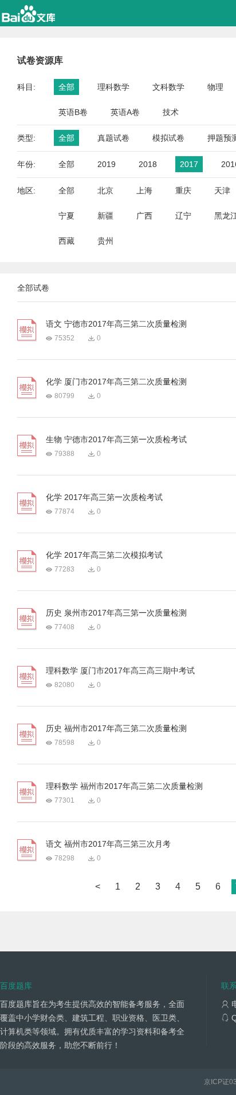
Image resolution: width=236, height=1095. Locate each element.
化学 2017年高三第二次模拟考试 (104, 555)
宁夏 (66, 215)
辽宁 (183, 215)
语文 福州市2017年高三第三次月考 (108, 843)
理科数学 (113, 87)
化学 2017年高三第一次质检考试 (104, 497)
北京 (105, 190)
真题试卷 (113, 137)
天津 (222, 190)
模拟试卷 (168, 137)
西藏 (66, 240)
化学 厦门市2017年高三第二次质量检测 (116, 381)
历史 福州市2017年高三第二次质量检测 (116, 728)
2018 (148, 164)
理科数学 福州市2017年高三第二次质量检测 (124, 786)
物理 (215, 87)
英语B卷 (73, 112)
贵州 (105, 240)
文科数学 (168, 87)
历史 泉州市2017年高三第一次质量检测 (116, 612)
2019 (106, 164)
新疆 (105, 215)
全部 (66, 87)
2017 (189, 164)
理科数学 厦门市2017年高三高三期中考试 (120, 670)
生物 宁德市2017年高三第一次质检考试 (116, 439)
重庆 (183, 190)
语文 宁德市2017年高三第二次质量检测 (116, 323)
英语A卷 (125, 112)
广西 (144, 215)
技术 (171, 112)
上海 (144, 190)
